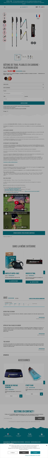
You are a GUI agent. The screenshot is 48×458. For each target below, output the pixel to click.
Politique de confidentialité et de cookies (32, 455)
